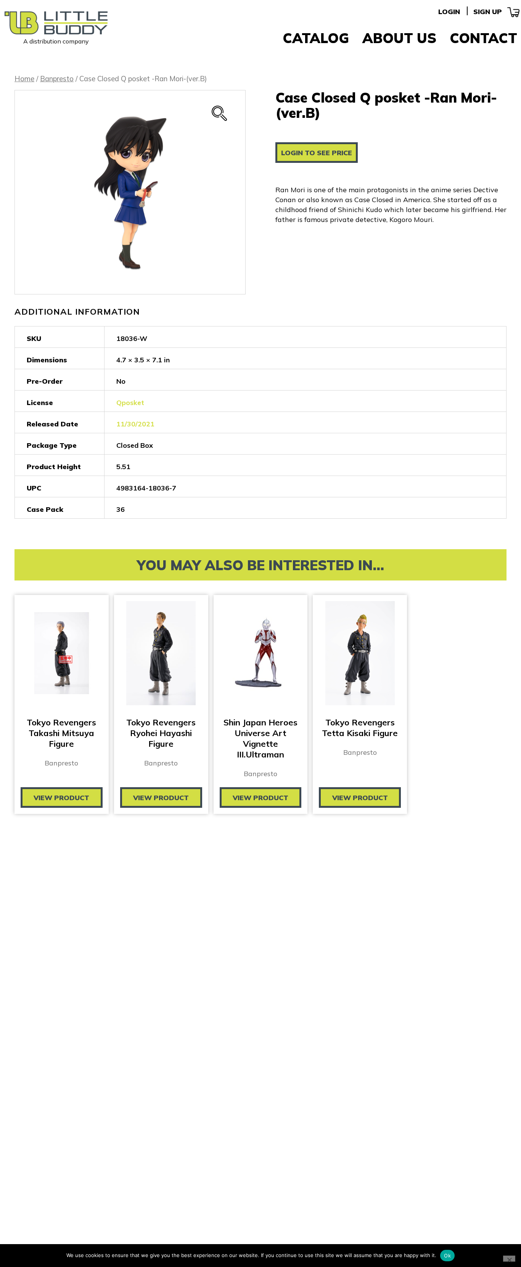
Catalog (316, 38)
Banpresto (57, 78)
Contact (483, 38)
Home (24, 78)
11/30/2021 (135, 424)
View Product (61, 797)
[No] (509, 1259)
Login (449, 11)
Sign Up (487, 11)
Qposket (130, 402)
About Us (399, 38)
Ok (447, 1256)
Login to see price (316, 152)
